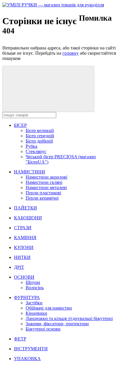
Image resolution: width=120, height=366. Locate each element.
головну (70, 53)
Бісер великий (40, 130)
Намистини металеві (46, 187)
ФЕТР (20, 338)
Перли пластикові (43, 192)
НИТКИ (22, 257)
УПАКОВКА (27, 358)
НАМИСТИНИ (29, 171)
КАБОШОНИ (28, 217)
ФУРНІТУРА (27, 297)
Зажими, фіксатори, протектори (57, 323)
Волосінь (35, 287)
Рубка (31, 146)
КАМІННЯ (25, 237)
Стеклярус (36, 151)
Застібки (34, 302)
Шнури (33, 282)
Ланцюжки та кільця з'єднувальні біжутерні (69, 318)
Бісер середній (40, 135)
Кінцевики (36, 313)
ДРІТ (19, 267)
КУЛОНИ (23, 247)
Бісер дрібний (39, 140)
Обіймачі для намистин (49, 307)
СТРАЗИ (22, 227)
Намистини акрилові (46, 177)
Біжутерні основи (43, 328)
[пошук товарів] (48, 89)
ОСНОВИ (24, 277)
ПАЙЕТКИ (25, 207)
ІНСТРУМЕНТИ (31, 348)
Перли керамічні (42, 198)
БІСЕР (20, 125)
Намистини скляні (44, 182)
